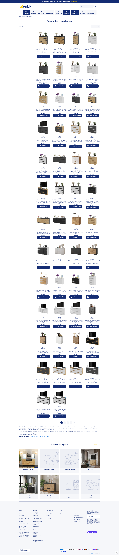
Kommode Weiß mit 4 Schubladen (37, 538)
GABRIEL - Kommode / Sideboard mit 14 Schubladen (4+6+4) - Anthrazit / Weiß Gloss (43, 411)
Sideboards (32, 436)
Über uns (21, 509)
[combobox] (87, 6)
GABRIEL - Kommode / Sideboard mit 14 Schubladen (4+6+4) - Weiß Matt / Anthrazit (92, 381)
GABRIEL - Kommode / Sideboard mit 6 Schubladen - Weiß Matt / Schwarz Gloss (76, 292)
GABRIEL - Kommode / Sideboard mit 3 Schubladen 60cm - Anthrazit (92, 321)
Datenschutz (21, 513)
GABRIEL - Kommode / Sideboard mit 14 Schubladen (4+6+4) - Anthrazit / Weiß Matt (59, 411)
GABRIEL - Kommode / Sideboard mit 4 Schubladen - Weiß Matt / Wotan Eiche (59, 81)
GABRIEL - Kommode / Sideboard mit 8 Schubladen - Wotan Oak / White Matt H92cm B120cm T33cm (76, 140)
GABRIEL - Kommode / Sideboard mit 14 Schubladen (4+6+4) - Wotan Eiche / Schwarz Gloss (92, 351)
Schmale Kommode (36, 527)
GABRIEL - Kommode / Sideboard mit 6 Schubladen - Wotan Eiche (92, 231)
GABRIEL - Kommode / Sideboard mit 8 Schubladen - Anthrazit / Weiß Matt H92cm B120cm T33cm (75, 201)
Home (20, 16)
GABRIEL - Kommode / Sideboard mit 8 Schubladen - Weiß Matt (92, 50)
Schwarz (48, 515)
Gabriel (61, 509)
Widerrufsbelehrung (23, 531)
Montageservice (22, 529)
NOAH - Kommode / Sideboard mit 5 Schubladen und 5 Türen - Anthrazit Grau (59, 171)
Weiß (47, 509)
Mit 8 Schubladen (36, 529)
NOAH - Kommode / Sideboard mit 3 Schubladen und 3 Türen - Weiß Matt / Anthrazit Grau (43, 262)
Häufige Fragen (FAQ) (23, 523)
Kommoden (35, 509)
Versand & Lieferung (23, 526)
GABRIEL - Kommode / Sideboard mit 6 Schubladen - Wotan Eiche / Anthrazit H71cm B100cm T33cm (59, 140)
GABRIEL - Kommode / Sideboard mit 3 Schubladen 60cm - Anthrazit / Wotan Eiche (43, 351)
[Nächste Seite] (74, 422)
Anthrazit (48, 512)
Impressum (21, 515)
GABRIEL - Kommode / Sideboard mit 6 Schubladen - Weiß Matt (59, 291)
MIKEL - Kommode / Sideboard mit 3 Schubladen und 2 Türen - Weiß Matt (59, 262)
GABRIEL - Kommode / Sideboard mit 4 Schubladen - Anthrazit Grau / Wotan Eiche (75, 51)
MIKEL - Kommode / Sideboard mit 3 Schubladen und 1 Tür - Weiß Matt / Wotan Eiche (43, 292)
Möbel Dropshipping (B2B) (24, 535)
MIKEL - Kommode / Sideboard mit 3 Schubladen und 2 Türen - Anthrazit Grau (75, 262)
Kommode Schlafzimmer (37, 518)
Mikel (61, 512)
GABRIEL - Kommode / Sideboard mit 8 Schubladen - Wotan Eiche (92, 171)
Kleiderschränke (45, 436)
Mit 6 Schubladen (36, 531)
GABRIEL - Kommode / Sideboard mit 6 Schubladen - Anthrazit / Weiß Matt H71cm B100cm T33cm (43, 171)
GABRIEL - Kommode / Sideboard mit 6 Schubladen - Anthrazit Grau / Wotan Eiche (92, 110)
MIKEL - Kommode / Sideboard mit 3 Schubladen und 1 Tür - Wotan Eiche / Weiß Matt (75, 171)
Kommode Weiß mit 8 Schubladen (37, 533)
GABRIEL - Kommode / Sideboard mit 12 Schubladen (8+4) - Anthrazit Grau (43, 140)
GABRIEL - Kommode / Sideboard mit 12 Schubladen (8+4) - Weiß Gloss (76, 321)
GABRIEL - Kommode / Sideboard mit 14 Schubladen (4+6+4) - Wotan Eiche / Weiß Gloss (59, 381)
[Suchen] (81, 6)
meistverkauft (94, 27)
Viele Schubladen (36, 523)
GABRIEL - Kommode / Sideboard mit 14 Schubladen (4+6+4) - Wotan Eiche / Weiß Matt (76, 381)
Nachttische (38, 436)
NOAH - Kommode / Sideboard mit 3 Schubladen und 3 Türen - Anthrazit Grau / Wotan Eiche (59, 51)
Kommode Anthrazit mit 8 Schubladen (38, 541)
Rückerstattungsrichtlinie (24, 518)
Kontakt (20, 510)
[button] (99, 6)
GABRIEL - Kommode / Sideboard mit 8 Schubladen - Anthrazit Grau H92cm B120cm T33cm (43, 81)
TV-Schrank (35, 524)
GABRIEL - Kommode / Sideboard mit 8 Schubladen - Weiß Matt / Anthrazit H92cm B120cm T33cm (92, 140)
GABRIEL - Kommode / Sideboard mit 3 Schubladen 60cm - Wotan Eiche (76, 351)
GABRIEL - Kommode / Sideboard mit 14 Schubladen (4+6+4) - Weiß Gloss (43, 321)
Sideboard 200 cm (36, 516)
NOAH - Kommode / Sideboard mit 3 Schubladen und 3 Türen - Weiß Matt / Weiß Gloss (92, 81)
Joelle (61, 513)
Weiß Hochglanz (49, 510)
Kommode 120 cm (36, 515)
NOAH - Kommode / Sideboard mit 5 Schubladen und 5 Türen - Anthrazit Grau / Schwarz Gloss (59, 232)
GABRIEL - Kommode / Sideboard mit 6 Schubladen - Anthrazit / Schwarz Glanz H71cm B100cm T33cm (92, 201)
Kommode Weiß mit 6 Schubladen (37, 536)
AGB (20, 512)
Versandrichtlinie (22, 516)
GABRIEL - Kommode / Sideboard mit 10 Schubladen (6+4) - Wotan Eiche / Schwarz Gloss (43, 201)
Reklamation (21, 520)
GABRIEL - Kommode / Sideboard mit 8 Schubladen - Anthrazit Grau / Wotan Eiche (43, 51)
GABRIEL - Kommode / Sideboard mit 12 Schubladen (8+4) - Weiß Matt (59, 321)
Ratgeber (21, 524)
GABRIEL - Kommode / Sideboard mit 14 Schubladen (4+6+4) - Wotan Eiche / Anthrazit (43, 381)
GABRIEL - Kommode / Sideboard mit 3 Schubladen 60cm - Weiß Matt (59, 351)
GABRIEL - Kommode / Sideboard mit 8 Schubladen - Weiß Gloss (76, 80)
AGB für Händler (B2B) (23, 536)
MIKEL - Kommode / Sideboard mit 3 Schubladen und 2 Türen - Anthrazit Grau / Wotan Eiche (92, 262)
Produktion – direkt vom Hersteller (24, 533)
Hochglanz (48, 520)
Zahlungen (21, 521)
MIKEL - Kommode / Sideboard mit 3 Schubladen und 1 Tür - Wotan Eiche (75, 232)
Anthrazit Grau (49, 513)
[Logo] (25, 6)
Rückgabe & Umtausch (23, 527)
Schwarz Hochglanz (50, 516)
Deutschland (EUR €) (24, 550)
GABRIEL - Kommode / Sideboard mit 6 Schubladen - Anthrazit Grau (75, 110)
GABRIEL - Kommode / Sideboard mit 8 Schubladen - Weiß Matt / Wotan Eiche (43, 110)
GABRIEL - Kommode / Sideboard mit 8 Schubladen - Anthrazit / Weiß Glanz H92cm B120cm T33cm (59, 201)
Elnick (92, 553)
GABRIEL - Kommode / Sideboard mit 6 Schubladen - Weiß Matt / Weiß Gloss (59, 110)
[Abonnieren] (98, 516)
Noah (61, 510)
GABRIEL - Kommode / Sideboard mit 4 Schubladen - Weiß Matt (92, 291)
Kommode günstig (36, 526)
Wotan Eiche (48, 518)
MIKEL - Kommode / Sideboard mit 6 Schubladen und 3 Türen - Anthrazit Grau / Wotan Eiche (43, 232)
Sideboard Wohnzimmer (37, 521)
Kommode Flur (36, 520)
